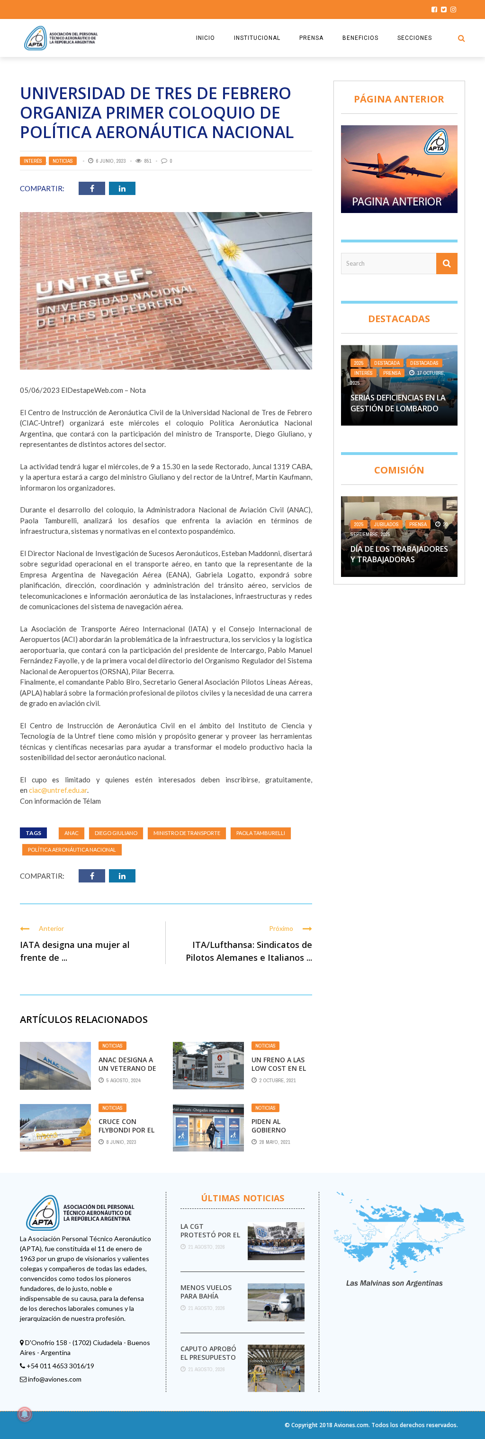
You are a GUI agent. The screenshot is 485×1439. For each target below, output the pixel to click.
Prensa (392, 373)
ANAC (71, 833)
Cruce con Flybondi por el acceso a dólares (126, 1134)
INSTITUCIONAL (257, 38)
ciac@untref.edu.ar (58, 790)
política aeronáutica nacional (72, 849)
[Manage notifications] (24, 1414)
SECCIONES (414, 38)
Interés (33, 161)
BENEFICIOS (360, 38)
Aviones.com (351, 1425)
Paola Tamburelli (260, 833)
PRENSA (311, 38)
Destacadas (424, 363)
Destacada (387, 363)
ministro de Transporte (186, 833)
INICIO (205, 38)
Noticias (63, 161)
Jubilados (386, 524)
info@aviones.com (54, 1379)
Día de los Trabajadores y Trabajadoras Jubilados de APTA (399, 560)
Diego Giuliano (116, 833)
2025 (359, 363)
